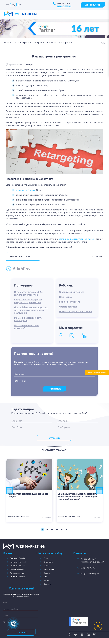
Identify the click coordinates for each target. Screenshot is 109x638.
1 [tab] (42, 529)
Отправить (54, 437)
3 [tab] (52, 529)
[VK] (27, 269)
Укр (7, 5)
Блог (16, 42)
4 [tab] (57, 529)
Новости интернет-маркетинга (75, 311)
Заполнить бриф (92, 5)
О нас (46, 558)
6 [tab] (66, 529)
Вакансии (47, 580)
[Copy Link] (9, 268)
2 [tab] (47, 529)
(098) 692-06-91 (64, 3)
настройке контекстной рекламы (76, 238)
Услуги (46, 565)
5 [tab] (61, 529)
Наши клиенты (50, 569)
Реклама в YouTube (17, 565)
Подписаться (54, 388)
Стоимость (48, 562)
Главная (7, 42)
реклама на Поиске (25, 190)
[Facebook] (14, 269)
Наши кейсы (65, 297)
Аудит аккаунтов (17, 573)
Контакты (47, 584)
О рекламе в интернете (33, 42)
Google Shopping (17, 569)
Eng (20, 5)
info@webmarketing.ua (89, 573)
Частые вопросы (68, 307)
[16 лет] (67, 36)
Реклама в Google (17, 558)
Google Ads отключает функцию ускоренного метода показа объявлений (31, 310)
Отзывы (47, 573)
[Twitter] (23, 268)
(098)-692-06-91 (87, 568)
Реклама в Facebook (18, 562)
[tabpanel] (29, 490)
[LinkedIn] (18, 269)
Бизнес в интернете (69, 302)
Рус (13, 5)
